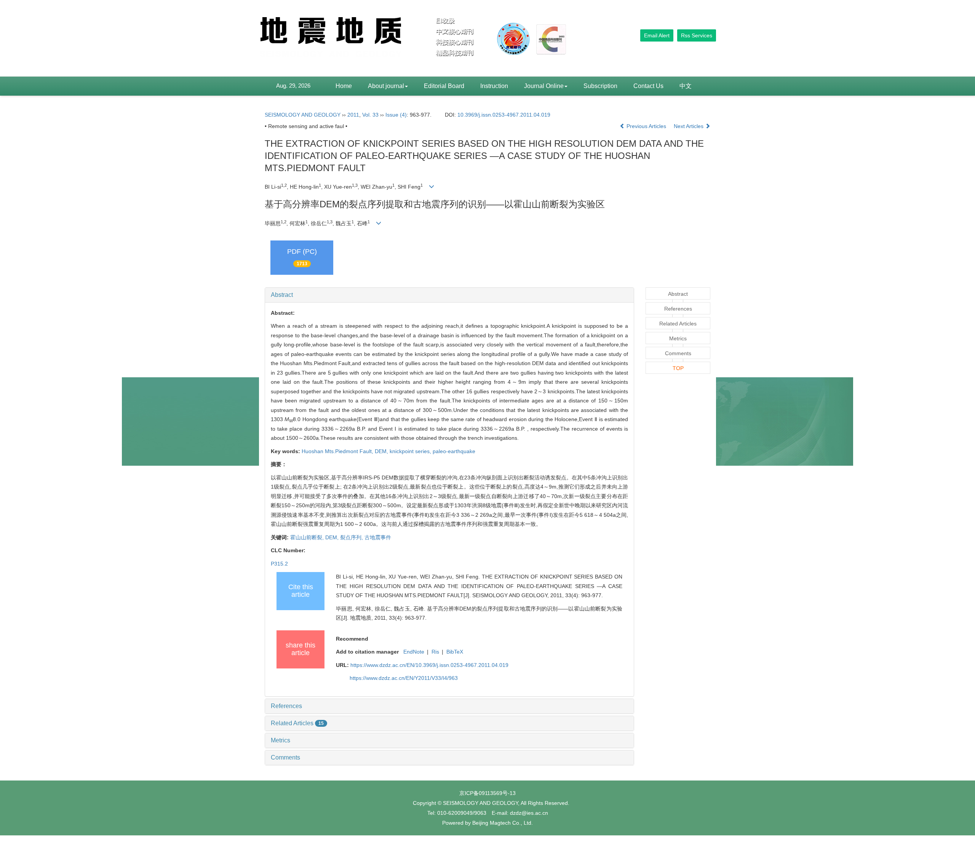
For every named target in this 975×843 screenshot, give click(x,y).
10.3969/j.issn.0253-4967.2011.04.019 (503, 115)
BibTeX (454, 652)
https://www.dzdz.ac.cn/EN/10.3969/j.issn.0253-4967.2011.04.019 (429, 665)
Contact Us (648, 86)
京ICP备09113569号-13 (487, 793)
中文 (685, 86)
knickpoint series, (411, 451)
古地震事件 (377, 537)
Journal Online (544, 86)
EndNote (413, 652)
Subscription (600, 86)
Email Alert (657, 35)
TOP (678, 368)
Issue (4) (396, 115)
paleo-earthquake (454, 451)
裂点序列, (352, 537)
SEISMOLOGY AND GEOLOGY (302, 115)
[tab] (449, 295)
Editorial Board (444, 86)
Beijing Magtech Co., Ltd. (502, 823)
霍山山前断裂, (307, 537)
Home (344, 86)
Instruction (494, 86)
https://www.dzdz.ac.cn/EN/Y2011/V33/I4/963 (404, 678)
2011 (353, 115)
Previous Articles (646, 126)
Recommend (352, 639)
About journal (386, 86)
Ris (435, 652)
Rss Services (696, 35)
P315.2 (279, 564)
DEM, (382, 451)
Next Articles (689, 126)
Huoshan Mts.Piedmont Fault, (338, 451)
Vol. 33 (370, 115)
